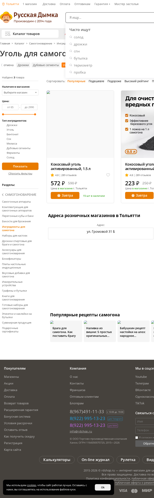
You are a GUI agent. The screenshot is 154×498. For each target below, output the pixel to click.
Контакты (77, 383)
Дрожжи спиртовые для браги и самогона (17, 242)
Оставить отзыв (15, 430)
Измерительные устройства (12, 283)
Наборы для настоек (14, 235)
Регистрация (13, 443)
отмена (9, 65)
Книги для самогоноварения (13, 297)
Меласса (12, 143)
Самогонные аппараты (16, 201)
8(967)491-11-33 (87, 411)
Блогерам (77, 403)
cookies (31, 485)
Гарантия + (102, 4)
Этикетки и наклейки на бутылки (17, 315)
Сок (9, 138)
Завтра (67, 195)
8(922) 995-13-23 (87, 418)
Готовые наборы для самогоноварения (15, 306)
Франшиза (77, 390)
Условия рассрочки (18, 423)
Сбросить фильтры (20, 173)
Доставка (49, 4)
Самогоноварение (40, 43)
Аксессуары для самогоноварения (13, 251)
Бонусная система (17, 416)
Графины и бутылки (14, 290)
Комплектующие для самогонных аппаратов (16, 208)
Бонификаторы (11, 258)
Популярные (76, 81)
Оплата (65, 4)
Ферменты (13, 152)
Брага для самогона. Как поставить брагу (64, 332)
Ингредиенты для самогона (13, 228)
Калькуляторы (56, 459)
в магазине (65, 188)
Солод (10, 157)
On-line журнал (95, 459)
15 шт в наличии (94, 196)
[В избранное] (108, 175)
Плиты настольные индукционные (14, 265)
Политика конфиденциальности (108, 478)
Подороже (114, 81)
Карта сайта (12, 450)
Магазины (11, 377)
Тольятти (12, 4)
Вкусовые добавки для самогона (16, 274)
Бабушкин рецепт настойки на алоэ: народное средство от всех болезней (133, 332)
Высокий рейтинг (137, 81)
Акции (8, 383)
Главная (5, 43)
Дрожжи (23, 65)
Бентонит (12, 134)
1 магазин (30, 4)
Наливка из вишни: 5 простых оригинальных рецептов (99, 332)
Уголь (10, 129)
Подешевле (96, 81)
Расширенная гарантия (21, 410)
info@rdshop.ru (81, 431)
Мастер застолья (126, 4)
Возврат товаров (16, 403)
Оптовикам (82, 4)
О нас (74, 377)
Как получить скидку (19, 436)
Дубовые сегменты (46, 65)
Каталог (19, 43)
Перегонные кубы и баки (17, 216)
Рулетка (128, 459)
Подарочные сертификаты (10, 329)
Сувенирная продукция (16, 322)
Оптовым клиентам (84, 397)
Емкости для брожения (16, 221)
